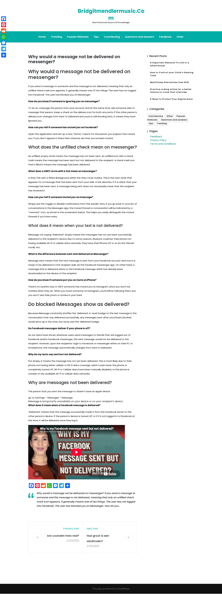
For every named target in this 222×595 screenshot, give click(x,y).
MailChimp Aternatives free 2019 (169, 82)
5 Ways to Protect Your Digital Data (171, 99)
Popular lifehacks (77, 37)
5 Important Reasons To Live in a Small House (169, 64)
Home (42, 37)
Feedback (165, 37)
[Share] (4, 55)
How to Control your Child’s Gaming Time (171, 74)
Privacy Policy (158, 140)
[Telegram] (4, 49)
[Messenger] (4, 43)
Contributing (112, 37)
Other (180, 37)
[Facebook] (4, 19)
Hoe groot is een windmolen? (98, 538)
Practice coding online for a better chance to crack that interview (171, 91)
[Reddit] (4, 31)
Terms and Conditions (163, 144)
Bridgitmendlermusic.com (111, 14)
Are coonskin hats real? (63, 536)
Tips (96, 37)
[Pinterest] (4, 25)
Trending (56, 37)
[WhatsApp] (4, 37)
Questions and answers (139, 37)
